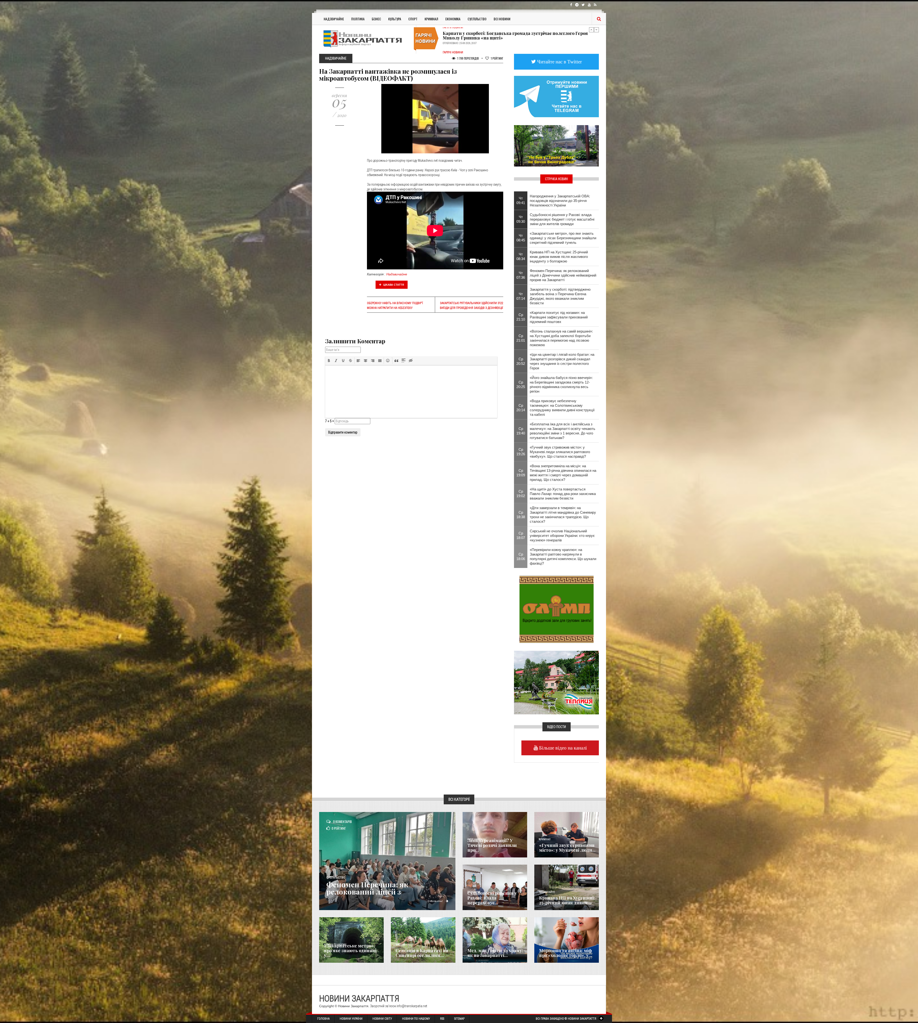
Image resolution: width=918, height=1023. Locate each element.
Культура (394, 18)
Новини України (351, 1018)
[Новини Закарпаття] (366, 39)
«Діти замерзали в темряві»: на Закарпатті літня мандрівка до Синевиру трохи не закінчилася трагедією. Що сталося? (563, 514)
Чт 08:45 (520, 238)
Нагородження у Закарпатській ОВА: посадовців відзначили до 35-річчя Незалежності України (560, 200)
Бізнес (376, 18)
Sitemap (459, 1018)
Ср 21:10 (520, 317)
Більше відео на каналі (562, 747)
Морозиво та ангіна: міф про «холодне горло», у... (565, 953)
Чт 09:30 (520, 219)
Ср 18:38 (520, 514)
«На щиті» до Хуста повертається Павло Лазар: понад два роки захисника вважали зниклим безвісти (563, 493)
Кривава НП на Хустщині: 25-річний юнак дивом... (567, 900)
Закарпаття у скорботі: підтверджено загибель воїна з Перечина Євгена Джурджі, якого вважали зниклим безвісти (560, 296)
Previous (591, 29)
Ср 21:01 (520, 338)
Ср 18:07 (520, 535)
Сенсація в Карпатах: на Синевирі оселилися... (422, 953)
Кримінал (431, 18)
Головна (323, 1018)
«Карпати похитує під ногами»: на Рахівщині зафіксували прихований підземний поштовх (559, 317)
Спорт (412, 18)
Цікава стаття (393, 284)
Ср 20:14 (520, 407)
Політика (358, 18)
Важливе (400, 944)
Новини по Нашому (416, 1018)
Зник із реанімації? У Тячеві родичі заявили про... (492, 845)
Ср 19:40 (520, 431)
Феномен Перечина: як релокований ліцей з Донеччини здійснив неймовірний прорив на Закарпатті (563, 275)
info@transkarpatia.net (412, 1006)
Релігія (471, 944)
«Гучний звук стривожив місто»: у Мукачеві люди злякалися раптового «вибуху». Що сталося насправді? (560, 451)
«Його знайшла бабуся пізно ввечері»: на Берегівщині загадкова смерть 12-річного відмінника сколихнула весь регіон (561, 384)
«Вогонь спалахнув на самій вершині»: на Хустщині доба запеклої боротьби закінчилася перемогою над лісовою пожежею (561, 338)
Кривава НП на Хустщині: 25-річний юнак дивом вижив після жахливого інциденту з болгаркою (559, 256)
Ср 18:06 (520, 556)
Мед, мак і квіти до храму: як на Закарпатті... (495, 953)
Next (596, 29)
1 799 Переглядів (468, 58)
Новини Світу (382, 1018)
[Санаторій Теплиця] (556, 682)
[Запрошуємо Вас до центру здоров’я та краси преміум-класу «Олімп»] (556, 609)
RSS (442, 1018)
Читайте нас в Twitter (559, 61)
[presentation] (329, 360)
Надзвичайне (334, 18)
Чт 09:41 (520, 200)
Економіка (452, 18)
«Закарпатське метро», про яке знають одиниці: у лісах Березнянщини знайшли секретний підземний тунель (563, 238)
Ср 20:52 (520, 361)
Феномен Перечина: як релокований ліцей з (367, 888)
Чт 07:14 (520, 296)
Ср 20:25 (520, 384)
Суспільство (477, 18)
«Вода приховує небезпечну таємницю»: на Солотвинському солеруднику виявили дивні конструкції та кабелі (562, 408)
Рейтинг (497, 58)
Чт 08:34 (520, 256)
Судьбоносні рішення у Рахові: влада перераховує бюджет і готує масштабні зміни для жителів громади (562, 219)
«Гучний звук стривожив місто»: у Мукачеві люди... (567, 847)
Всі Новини (502, 18)
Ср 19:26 (520, 451)
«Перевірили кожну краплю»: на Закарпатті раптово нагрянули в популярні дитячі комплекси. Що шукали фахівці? (563, 556)
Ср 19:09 (520, 472)
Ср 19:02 (520, 493)
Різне (542, 944)
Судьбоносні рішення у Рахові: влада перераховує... (492, 898)
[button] (329, 360)
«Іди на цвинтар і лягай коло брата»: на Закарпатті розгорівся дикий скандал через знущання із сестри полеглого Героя (562, 361)
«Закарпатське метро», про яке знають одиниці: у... (350, 950)
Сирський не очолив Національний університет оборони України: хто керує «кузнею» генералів (562, 535)
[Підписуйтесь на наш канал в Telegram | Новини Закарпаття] (556, 96)
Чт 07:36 (520, 275)
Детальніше (435, 901)
